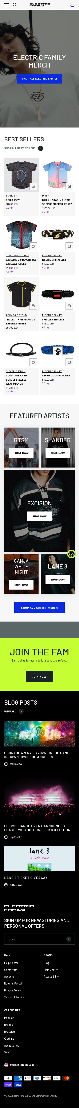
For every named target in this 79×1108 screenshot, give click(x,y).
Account (9, 976)
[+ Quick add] (33, 186)
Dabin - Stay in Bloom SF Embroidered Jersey (57, 202)
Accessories (11, 1045)
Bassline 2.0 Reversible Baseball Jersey (21, 262)
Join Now (39, 677)
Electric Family (52, 255)
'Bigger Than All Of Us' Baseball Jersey (21, 322)
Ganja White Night (17, 255)
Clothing (9, 1038)
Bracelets (10, 1032)
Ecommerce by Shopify (46, 1095)
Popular (9, 1018)
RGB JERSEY (13, 200)
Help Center (11, 963)
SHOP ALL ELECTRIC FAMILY (39, 78)
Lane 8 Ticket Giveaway (25, 877)
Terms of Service (14, 997)
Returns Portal (13, 983)
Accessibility (51, 976)
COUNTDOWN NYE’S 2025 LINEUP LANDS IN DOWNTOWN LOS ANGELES (38, 755)
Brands (8, 1025)
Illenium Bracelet (54, 260)
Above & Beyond (16, 315)
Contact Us (10, 970)
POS (29, 1095)
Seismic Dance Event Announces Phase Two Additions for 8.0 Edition (37, 828)
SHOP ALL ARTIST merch (39, 608)
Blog (47, 963)
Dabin (45, 196)
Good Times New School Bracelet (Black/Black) (17, 379)
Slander (11, 196)
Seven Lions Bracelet (56, 375)
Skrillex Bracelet (54, 320)
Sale (6, 1052)
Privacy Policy (12, 990)
